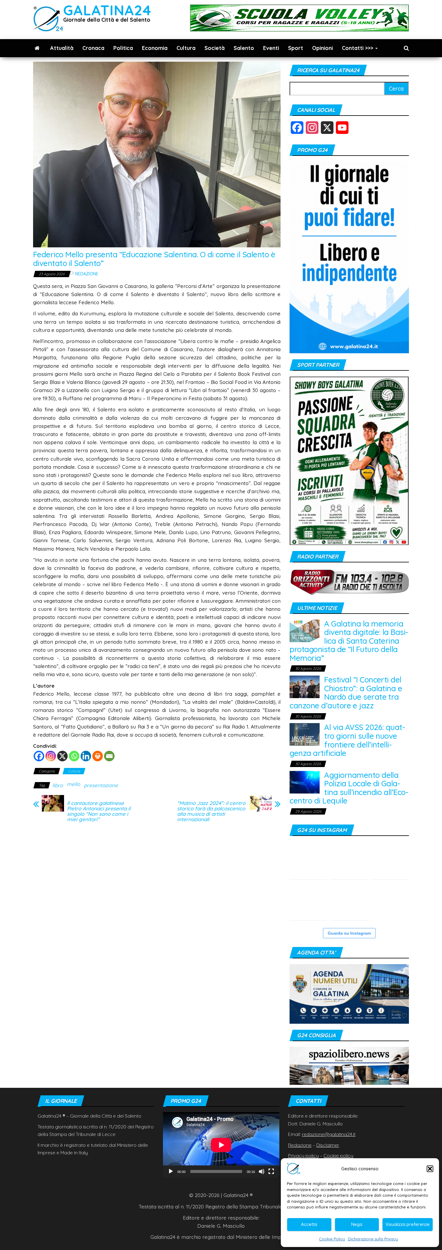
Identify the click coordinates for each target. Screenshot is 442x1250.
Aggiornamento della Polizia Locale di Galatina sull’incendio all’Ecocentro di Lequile (349, 788)
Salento (244, 48)
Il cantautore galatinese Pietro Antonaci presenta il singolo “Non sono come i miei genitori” (98, 811)
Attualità (61, 48)
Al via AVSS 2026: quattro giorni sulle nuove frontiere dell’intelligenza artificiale (347, 740)
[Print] (97, 756)
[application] (221, 1144)
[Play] (171, 1171)
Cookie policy (338, 1156)
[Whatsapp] (74, 756)
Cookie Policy (332, 1238)
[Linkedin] (86, 756)
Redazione (86, 274)
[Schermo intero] (271, 1171)
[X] (62, 756)
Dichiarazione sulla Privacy (373, 1238)
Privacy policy (303, 1156)
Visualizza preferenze (407, 1224)
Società (214, 48)
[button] (430, 1169)
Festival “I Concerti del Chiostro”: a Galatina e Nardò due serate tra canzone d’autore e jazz (346, 692)
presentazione (101, 785)
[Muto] (262, 1171)
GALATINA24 (107, 10)
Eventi (271, 48)
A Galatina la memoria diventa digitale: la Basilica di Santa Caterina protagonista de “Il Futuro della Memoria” (349, 641)
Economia (154, 48)
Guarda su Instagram (349, 933)
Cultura (185, 48)
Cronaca (93, 48)
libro (57, 785)
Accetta (309, 1224)
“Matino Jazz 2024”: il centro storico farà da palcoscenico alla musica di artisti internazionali (211, 811)
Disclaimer (327, 1145)
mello (73, 784)
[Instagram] (50, 756)
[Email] (109, 756)
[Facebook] (39, 756)
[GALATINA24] (37, 48)
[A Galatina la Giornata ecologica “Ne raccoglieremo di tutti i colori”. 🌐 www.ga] (308, 901)
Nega (356, 1224)
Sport (295, 48)
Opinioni (322, 48)
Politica (123, 48)
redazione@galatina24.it (328, 1134)
